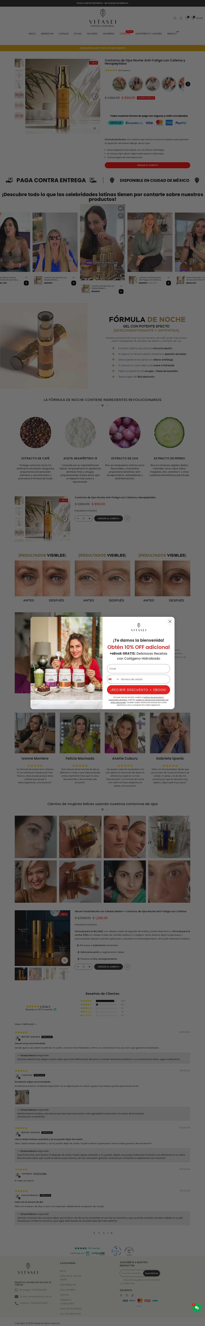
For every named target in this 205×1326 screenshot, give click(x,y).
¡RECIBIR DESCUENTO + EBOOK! (139, 690)
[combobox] (113, 679)
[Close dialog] (170, 621)
